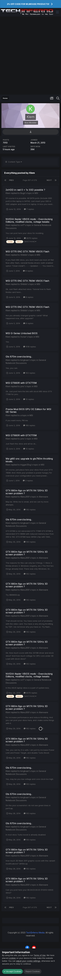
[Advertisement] (30, 55)
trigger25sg (25, 464)
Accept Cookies (13, 971)
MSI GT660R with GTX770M (21, 382)
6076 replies (31, 238)
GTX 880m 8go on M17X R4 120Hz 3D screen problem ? (27, 492)
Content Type (14, 162)
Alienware (43, 496)
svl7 (22, 225)
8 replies (29, 271)
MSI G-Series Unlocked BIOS (21, 333)
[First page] (5, 180)
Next (49, 180)
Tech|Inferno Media (35, 932)
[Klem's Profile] (30, 132)
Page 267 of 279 (30, 180)
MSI (36, 193)
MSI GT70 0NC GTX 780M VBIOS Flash (27, 251)
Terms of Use (40, 955)
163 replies (30, 373)
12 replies (29, 399)
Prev (11, 180)
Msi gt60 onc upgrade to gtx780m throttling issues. (29, 460)
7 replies (30, 209)
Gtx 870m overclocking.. (19, 356)
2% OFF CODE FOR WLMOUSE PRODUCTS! (28, 4)
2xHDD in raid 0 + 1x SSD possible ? (25, 189)
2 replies (29, 480)
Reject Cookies (32, 971)
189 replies (30, 425)
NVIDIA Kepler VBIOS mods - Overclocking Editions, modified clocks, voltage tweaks (29, 220)
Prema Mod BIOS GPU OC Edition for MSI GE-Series (28, 410)
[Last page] (55, 180)
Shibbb (23, 255)
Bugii (22, 193)
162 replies (31, 509)
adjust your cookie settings (28, 961)
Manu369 (24, 496)
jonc (22, 386)
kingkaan (24, 360)
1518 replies (30, 346)
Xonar (23, 337)
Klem (8, 193)
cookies (12, 958)
